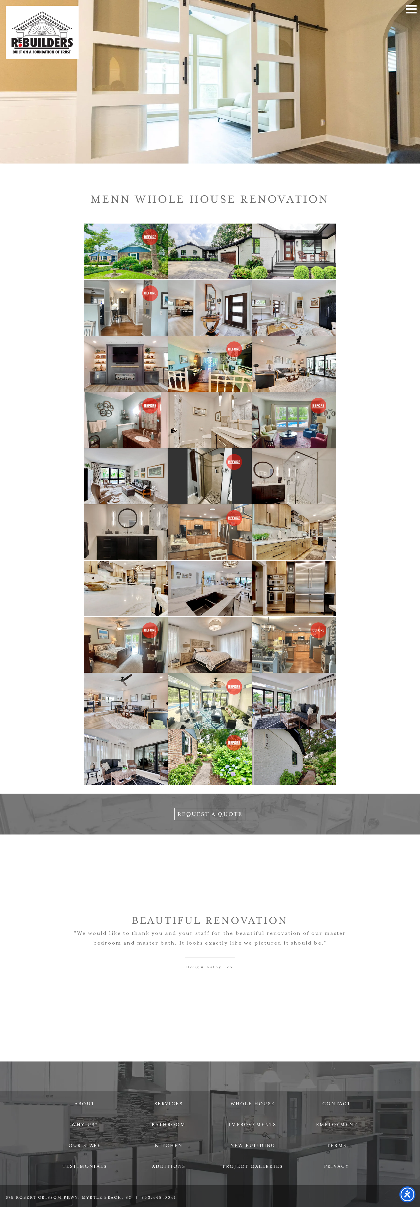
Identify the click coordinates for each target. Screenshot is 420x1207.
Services (169, 1103)
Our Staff (85, 1145)
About (85, 1103)
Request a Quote (210, 814)
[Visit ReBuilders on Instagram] (248, 1086)
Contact (336, 1103)
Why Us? (84, 1124)
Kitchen (169, 1145)
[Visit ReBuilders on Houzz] (223, 1086)
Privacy (336, 1166)
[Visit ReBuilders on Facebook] (172, 1086)
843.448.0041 (158, 1197)
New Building (252, 1145)
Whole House (253, 1103)
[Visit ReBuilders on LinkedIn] (197, 1086)
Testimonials (85, 1166)
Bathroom (169, 1124)
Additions (169, 1166)
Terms (337, 1145)
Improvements (252, 1124)
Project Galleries (253, 1166)
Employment (336, 1124)
